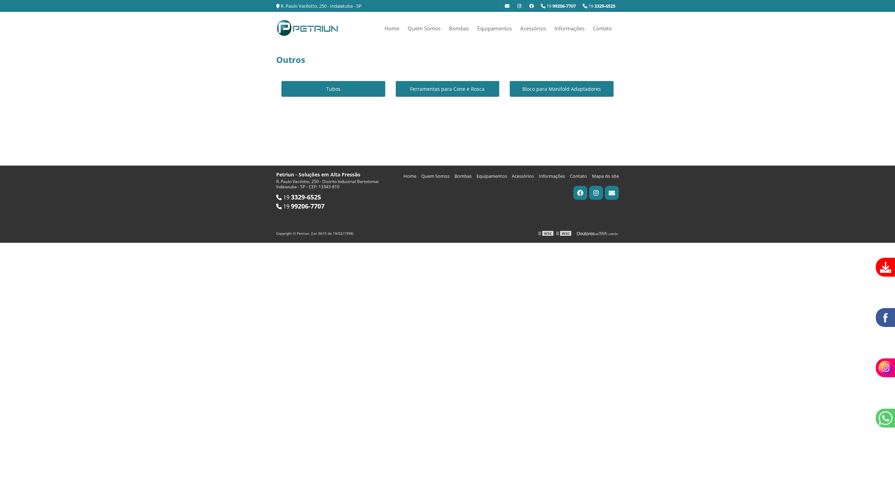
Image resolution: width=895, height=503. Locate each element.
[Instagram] (519, 6)
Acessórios (533, 28)
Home (392, 28)
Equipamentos (494, 28)
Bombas (459, 28)
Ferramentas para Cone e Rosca (447, 89)
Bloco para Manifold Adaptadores (561, 89)
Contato (602, 28)
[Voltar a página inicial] (307, 27)
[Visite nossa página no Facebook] (531, 6)
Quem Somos (424, 28)
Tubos (333, 89)
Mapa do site (605, 176)
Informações (569, 28)
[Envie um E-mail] (507, 6)
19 (601, 6)
